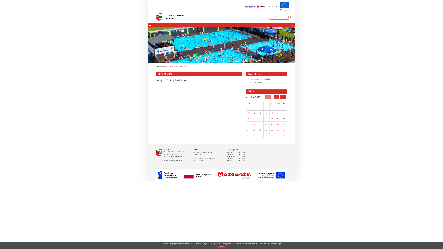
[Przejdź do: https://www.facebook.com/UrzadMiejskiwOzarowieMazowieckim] (250, 6)
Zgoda (221, 247)
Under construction (255, 82)
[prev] (276, 97)
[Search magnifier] (288, 16)
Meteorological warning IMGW (259, 79)
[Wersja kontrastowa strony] (276, 6)
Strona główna (174, 66)
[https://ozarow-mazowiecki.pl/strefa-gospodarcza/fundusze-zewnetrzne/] (284, 6)
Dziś (268, 97)
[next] (283, 97)
